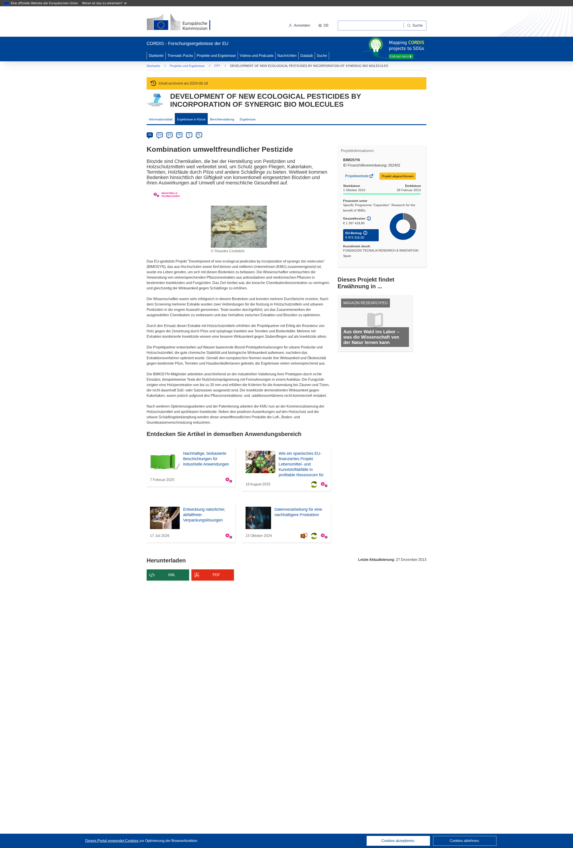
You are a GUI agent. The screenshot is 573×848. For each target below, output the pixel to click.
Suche (322, 56)
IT (189, 134)
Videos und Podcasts (257, 56)
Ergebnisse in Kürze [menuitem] (191, 119)
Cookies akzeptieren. (398, 841)
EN (160, 134)
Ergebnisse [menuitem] (248, 119)
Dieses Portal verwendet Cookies (112, 841)
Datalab (306, 56)
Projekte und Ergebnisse (216, 56)
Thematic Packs (180, 56)
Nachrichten (287, 56)
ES (169, 134)
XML (171, 575)
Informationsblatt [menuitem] (161, 119)
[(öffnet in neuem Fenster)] (183, 22)
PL (199, 134)
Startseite (156, 56)
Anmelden (302, 25)
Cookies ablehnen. (465, 841)
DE (150, 134)
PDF (216, 575)
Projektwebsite (357, 176)
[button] (323, 25)
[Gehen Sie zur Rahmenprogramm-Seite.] (155, 100)
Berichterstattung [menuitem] (222, 119)
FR (179, 134)
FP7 (217, 66)
